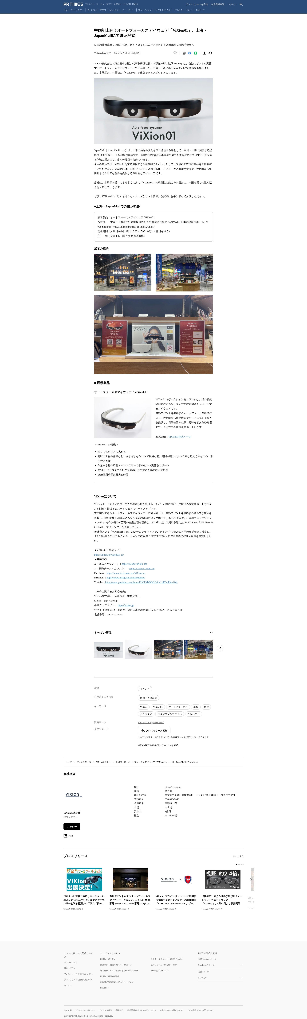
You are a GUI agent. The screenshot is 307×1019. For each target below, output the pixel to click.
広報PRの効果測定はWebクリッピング (116, 982)
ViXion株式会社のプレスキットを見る (158, 745)
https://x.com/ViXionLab (141, 568)
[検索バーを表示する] (241, 4)
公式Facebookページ (207, 959)
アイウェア (146, 714)
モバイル (91, 10)
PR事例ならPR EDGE (160, 970)
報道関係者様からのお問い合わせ (141, 1010)
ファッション (145, 10)
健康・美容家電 (148, 698)
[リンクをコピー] (210, 53)
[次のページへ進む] (220, 648)
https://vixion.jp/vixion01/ (151, 722)
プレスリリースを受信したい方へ (78, 974)
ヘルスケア (194, 714)
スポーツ (200, 10)
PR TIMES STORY (107, 959)
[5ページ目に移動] (243, 864)
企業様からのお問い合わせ (171, 1010)
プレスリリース (84, 762)
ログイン (232, 4)
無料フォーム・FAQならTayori (164, 964)
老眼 (195, 707)
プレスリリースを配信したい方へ (78, 979)
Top (65, 10)
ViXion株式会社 (103, 762)
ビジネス (178, 10)
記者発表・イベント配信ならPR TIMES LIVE (119, 970)
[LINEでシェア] (195, 53)
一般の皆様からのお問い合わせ (200, 1010)
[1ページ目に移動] (210, 632)
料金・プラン (69, 968)
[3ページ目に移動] (239, 864)
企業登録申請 (217, 4)
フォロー (72, 826)
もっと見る (238, 856)
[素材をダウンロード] (204, 53)
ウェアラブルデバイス (170, 714)
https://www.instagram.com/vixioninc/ (126, 577)
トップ (68, 762)
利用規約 (119, 1010)
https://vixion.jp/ (126, 605)
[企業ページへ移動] (73, 796)
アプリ (102, 10)
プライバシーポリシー (85, 1010)
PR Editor (104, 987)
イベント (145, 688)
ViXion (143, 707)
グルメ (189, 10)
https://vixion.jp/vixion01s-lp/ (109, 554)
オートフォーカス (178, 707)
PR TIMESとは (70, 962)
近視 (206, 707)
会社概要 (68, 1010)
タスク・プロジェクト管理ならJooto (166, 959)
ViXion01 (158, 707)
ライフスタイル (162, 10)
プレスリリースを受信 (196, 4)
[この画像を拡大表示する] (108, 649)
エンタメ (113, 10)
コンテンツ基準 (105, 1010)
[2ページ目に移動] (212, 632)
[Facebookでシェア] (189, 53)
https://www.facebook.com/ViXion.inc (126, 573)
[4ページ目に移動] (241, 864)
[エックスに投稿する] (184, 53)
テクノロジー (77, 10)
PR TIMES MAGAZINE (109, 976)
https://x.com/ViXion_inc (134, 563)
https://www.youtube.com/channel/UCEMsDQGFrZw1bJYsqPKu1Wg (141, 582)
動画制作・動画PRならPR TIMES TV (115, 964)
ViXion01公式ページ (179, 436)
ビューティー (128, 10)
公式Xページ (203, 972)
